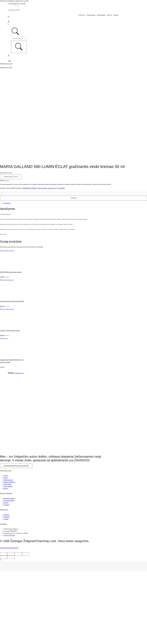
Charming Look (19, 373)
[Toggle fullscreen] (18, 554)
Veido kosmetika (42, 188)
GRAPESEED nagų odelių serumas (11, 272)
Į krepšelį (73, 198)
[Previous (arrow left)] (3, 557)
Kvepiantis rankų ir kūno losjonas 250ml (12, 301)
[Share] (10, 554)
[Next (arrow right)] (10, 557)
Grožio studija (101, 15)
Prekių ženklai (91, 15)
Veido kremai (52, 188)
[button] (11, 177)
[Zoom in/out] (25, 554)
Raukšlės (62, 188)
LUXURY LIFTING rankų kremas (10, 330)
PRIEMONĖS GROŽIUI (29, 188)
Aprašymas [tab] (6, 203)
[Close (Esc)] (3, 554)
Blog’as (116, 15)
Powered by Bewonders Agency (9, 548)
